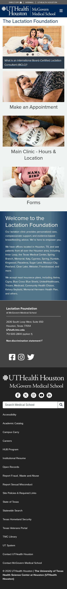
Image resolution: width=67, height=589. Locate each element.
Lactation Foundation (21, 308)
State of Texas (11, 501)
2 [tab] (33, 54)
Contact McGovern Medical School (22, 562)
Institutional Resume (14, 458)
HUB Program (10, 449)
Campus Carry (11, 432)
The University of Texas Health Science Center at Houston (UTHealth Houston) (33, 575)
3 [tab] (38, 54)
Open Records (11, 466)
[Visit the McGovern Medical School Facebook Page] (18, 395)
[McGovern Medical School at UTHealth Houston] (28, 10)
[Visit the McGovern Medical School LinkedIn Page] (49, 395)
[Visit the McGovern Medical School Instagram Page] (33, 395)
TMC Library (10, 536)
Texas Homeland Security (17, 519)
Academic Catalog (13, 423)
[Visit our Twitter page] (28, 359)
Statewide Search (13, 510)
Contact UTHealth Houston (18, 554)
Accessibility (9, 414)
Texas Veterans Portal (15, 528)
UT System (9, 545)
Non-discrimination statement (24, 340)
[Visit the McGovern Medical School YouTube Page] (41, 395)
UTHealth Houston (47, 2)
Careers (7, 440)
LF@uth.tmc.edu (15, 329)
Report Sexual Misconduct (17, 484)
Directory (14, 2)
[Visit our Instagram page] (19, 359)
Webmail (29, 2)
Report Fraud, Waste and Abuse (21, 475)
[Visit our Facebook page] (10, 359)
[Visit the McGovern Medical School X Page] (25, 395)
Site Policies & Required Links (19, 493)
